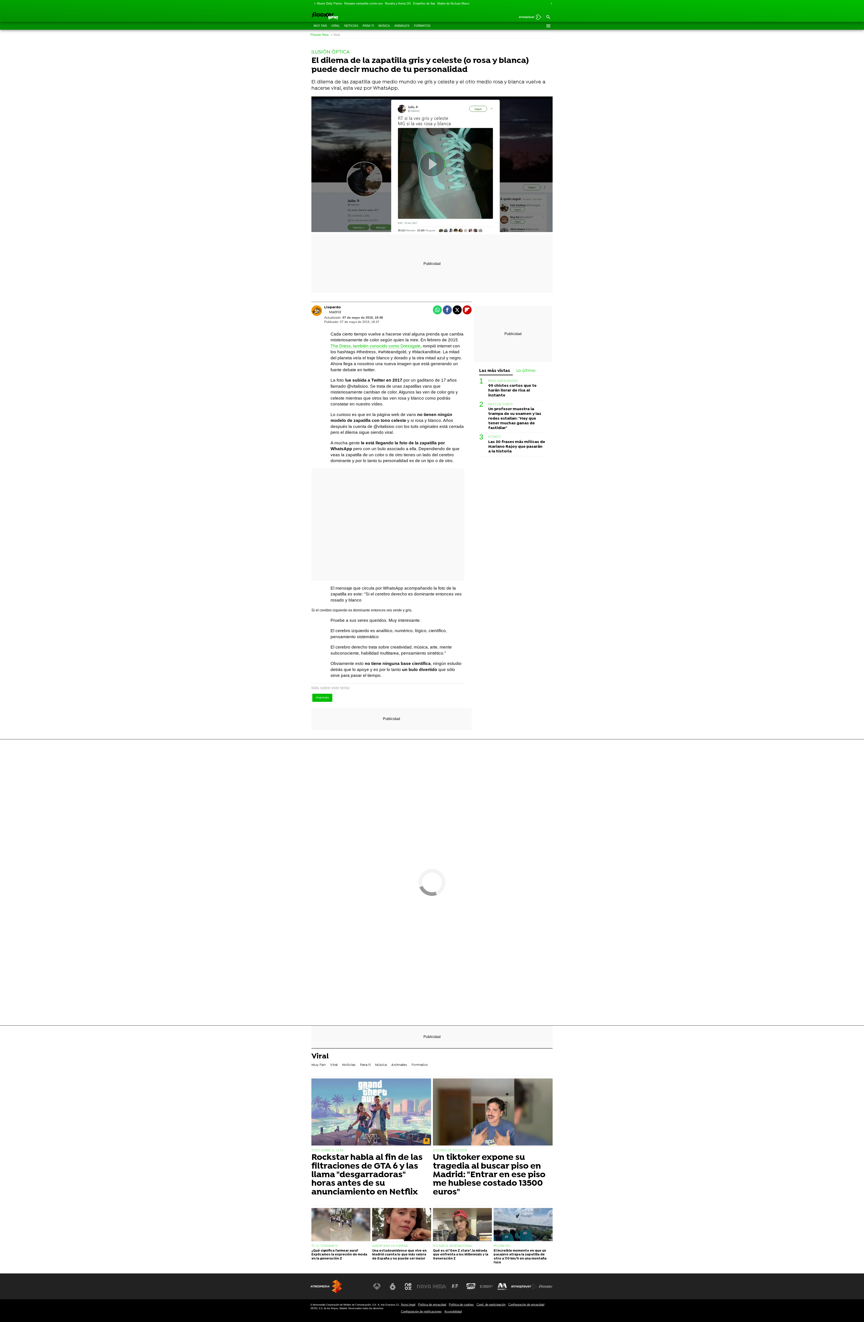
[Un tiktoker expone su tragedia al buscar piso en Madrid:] (493, 1112)
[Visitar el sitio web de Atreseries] (455, 1286)
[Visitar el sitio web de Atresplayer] (524, 1286)
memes (322, 698)
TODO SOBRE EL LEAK (327, 1150)
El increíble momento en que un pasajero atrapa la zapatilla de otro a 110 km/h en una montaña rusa (520, 1256)
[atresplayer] (528, 17)
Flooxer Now (319, 34)
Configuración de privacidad (526, 1304)
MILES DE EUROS (500, 404)
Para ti (368, 25)
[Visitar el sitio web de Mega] (439, 1286)
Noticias (351, 25)
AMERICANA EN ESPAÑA (390, 1246)
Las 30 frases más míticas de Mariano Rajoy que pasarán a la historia (516, 447)
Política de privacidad (432, 1304)
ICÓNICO (494, 437)
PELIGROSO (502, 1246)
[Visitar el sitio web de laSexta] (392, 1286)
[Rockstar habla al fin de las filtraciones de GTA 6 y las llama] (371, 1112)
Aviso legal (408, 1304)
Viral (335, 25)
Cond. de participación (491, 1304)
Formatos (422, 25)
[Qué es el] (462, 1225)
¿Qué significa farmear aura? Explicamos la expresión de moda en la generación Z (339, 1255)
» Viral (335, 34)
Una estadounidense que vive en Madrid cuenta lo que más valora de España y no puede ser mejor (399, 1255)
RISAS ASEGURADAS (503, 381)
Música (384, 25)
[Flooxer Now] (342, 16)
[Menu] (548, 25)
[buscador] (548, 17)
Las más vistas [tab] (494, 371)
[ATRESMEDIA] (326, 1286)
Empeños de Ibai (424, 3)
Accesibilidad (453, 1311)
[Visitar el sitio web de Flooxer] (545, 1286)
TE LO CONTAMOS (324, 1246)
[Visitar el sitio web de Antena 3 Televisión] (377, 1286)
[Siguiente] (550, 3)
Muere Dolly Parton (329, 3)
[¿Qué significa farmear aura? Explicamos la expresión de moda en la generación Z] (340, 1225)
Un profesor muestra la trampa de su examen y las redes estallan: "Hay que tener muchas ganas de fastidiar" (514, 418)
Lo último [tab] (526, 371)
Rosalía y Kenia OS (398, 3)
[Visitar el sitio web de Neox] (408, 1286)
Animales (402, 25)
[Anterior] (313, 3)
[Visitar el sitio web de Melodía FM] (502, 1286)
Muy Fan (320, 25)
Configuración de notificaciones (421, 1311)
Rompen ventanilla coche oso (363, 3)
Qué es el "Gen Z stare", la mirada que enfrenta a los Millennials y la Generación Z (460, 1255)
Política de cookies (461, 1304)
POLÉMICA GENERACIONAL (452, 1246)
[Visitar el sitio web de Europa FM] (486, 1286)
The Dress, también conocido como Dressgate (376, 346)
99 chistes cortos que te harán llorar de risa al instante (512, 390)
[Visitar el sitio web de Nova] (424, 1286)
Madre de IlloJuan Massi (453, 3)
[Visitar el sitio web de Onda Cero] (471, 1286)
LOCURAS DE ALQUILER (450, 1150)
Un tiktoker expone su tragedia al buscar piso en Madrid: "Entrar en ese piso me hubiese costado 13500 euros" (489, 1175)
